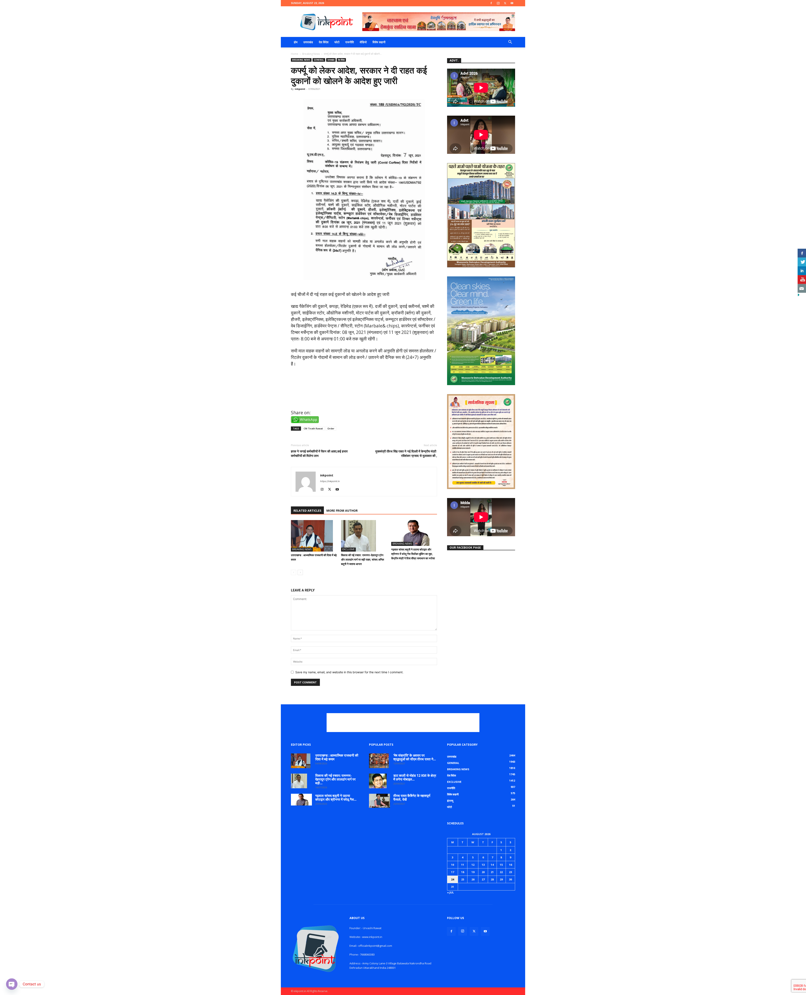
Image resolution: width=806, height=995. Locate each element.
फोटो (336, 42)
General (319, 59)
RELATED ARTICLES (307, 511)
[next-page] (300, 572)
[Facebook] (491, 3)
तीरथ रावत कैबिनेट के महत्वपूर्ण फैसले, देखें (411, 797)
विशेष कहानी (379, 42)
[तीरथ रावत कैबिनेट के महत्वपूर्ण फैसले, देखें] (379, 801)
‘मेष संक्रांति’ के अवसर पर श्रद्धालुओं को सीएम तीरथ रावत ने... (414, 757)
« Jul (450, 892)
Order (330, 428)
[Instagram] (498, 3)
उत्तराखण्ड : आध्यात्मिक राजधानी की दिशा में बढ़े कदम (336, 757)
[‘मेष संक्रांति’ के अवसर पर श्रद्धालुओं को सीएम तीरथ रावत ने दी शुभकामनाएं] (379, 760)
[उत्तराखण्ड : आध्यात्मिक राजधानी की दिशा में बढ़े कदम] (314, 536)
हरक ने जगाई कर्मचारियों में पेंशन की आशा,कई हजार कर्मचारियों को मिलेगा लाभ (319, 453)
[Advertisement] (403, 722)
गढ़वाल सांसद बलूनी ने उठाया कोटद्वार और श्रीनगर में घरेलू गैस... (335, 797)
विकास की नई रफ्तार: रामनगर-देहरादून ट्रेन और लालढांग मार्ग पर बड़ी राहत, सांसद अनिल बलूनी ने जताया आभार (362, 559)
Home (294, 54)
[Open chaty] (11, 984)
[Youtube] (512, 3)
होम (295, 42)
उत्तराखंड (308, 42)
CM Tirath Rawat (313, 428)
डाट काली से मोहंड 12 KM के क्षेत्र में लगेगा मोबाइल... (414, 777)
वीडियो (363, 42)
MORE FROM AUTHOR (342, 511)
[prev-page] (293, 572)
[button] (510, 42)
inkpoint (300, 88)
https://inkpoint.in (330, 481)
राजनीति (349, 42)
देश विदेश (323, 42)
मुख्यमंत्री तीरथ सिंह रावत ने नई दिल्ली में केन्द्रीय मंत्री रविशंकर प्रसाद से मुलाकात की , (406, 453)
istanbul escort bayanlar (316, 382)
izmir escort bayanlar (313, 401)
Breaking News (311, 54)
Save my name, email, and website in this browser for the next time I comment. (349, 672)
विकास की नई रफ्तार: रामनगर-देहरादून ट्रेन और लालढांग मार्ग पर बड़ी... (335, 779)
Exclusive (348, 549)
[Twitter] (505, 3)
